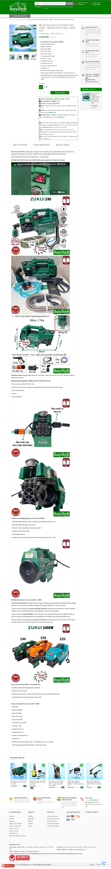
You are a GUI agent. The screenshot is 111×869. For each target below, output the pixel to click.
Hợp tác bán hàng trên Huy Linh (17, 835)
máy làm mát (67, 6)
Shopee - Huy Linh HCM (15, 823)
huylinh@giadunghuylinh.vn (32, 851)
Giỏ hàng (30, 823)
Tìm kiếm (30, 816)
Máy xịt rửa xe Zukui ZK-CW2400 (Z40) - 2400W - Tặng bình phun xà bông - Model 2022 (95, 98)
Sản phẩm (11, 821)
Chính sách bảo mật (52, 816)
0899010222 (17, 851)
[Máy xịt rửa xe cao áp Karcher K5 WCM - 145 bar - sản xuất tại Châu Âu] (37, 771)
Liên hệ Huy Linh (13, 833)
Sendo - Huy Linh (13, 828)
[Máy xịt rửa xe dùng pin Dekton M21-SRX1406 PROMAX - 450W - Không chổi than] (75, 771)
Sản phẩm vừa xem (88, 89)
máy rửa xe (46, 6)
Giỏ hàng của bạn (97, 2)
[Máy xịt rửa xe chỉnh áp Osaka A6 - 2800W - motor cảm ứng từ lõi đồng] (18, 771)
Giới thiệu (11, 818)
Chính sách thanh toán (53, 823)
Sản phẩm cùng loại (17, 757)
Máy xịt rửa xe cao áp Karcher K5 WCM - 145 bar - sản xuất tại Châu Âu (38, 782)
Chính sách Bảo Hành (53, 826)
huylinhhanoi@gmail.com (79, 849)
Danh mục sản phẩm (20, 16)
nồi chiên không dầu (53, 6)
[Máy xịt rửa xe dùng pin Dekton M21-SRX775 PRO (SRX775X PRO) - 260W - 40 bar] (94, 771)
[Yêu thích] (71, 92)
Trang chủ (11, 816)
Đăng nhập (80, 2)
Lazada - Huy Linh (14, 831)
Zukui (47, 33)
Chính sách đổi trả (52, 821)
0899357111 (64, 849)
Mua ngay (61, 93)
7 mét (41, 87)
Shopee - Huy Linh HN (15, 826)
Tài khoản (80, 4)
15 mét (46, 87)
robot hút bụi (61, 6)
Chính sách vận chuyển (53, 818)
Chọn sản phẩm (72, 788)
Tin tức (30, 826)
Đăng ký (86, 2)
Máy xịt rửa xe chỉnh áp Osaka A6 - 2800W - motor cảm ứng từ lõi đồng (19, 782)
